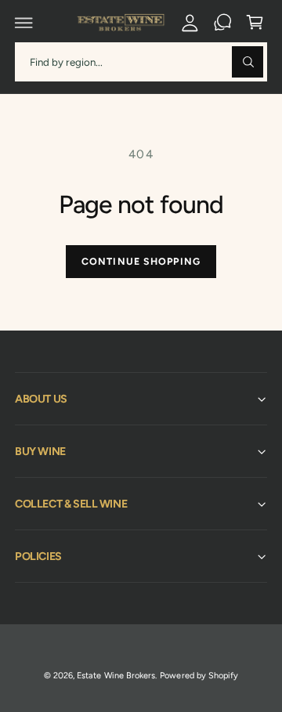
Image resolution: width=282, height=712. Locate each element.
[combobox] (141, 61)
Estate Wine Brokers (115, 675)
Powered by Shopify (198, 675)
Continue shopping (141, 261)
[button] (24, 22)
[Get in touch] (222, 22)
